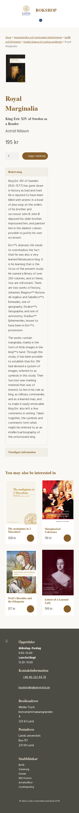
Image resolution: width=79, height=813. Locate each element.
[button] (30, 538)
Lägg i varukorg (36, 156)
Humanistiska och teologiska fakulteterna (38, 37)
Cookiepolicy (26, 787)
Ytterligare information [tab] (22, 452)
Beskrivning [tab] (15, 172)
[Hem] (33, 21)
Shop (8, 37)
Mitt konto (25, 778)
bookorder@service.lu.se (34, 687)
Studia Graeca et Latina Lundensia (42, 42)
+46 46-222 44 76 (34, 677)
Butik (22, 765)
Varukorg (24, 769)
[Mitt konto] (46, 21)
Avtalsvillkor (26, 782)
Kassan (22, 774)
